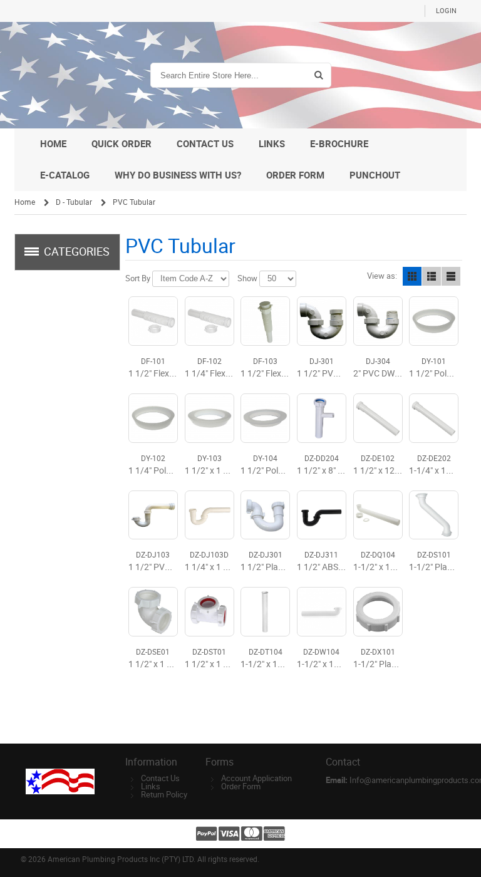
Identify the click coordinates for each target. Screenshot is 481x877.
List (431, 276)
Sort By (137, 278)
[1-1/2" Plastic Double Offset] (433, 515)
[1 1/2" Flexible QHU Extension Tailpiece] (265, 321)
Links (150, 786)
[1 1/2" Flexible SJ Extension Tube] (153, 321)
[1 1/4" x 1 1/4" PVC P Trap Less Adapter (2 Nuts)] (209, 515)
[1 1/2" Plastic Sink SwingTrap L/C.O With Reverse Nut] (265, 515)
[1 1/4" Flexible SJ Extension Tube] (209, 321)
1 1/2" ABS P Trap (331, 567)
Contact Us (160, 778)
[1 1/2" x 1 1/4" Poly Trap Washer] (209, 418)
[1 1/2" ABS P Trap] (321, 515)
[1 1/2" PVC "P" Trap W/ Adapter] (153, 515)
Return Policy (164, 794)
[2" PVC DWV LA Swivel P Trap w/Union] (378, 321)
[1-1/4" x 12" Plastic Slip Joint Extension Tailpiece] (433, 418)
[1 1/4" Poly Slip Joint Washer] (153, 418)
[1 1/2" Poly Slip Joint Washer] (433, 321)
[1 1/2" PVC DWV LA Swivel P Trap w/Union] (321, 321)
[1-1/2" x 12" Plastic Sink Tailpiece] (265, 611)
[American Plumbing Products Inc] (73, 75)
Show (247, 278)
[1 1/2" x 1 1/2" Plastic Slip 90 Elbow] (153, 611)
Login (446, 11)
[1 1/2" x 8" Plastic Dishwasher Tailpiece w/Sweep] (321, 418)
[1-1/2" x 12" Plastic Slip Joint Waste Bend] (321, 611)
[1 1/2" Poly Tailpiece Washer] (265, 418)
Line (451, 276)
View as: (382, 276)
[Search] (318, 75)
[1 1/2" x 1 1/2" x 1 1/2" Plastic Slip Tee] (209, 611)
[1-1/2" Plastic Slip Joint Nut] (378, 611)
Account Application (256, 778)
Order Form (241, 786)
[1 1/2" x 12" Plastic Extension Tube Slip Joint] (378, 418)
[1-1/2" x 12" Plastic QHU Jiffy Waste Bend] (378, 515)
